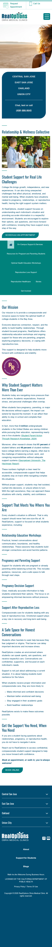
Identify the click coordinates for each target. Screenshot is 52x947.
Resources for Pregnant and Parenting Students (26, 254)
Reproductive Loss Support (26, 272)
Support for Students (26, 858)
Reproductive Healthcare (21, 282)
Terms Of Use (32, 887)
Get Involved (26, 291)
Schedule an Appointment (20, 235)
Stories (38, 282)
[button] (26, 794)
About (26, 850)
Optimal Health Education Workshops (26, 263)
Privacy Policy (19, 887)
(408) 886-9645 (24, 110)
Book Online (12, 770)
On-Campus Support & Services (30, 244)
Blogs (26, 867)
